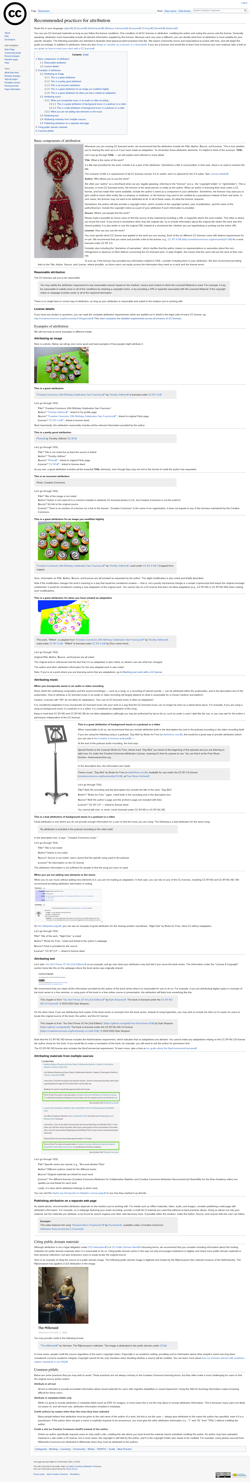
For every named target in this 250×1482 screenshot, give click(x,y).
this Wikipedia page (48, 926)
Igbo (67, 28)
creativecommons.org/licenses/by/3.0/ (99, 776)
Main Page (10, 49)
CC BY (71, 438)
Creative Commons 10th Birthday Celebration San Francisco (69, 394)
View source (170, 11)
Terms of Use (71, 1469)
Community (79, 1449)
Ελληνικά (79, 28)
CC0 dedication (96, 1247)
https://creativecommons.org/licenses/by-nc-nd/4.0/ (68, 1031)
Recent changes (12, 56)
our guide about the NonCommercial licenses (170, 1048)
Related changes (12, 76)
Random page (11, 59)
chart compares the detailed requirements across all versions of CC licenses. (140, 318)
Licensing (65, 1449)
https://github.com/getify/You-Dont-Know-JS (128, 1023)
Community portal (13, 53)
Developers (10, 39)
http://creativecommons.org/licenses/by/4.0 (206, 239)
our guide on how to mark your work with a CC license (63, 48)
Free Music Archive (137, 776)
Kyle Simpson (116, 999)
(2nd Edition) (64, 964)
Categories (41, 1449)
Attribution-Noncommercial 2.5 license (60, 1229)
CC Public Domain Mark (125, 1247)
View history (185, 11)
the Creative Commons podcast (111, 738)
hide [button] (86, 55)
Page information (12, 89)
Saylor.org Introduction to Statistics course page (78, 1193)
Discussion (43, 11)
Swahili (158, 28)
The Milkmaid (48, 1345)
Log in (244, 3)
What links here (12, 72)
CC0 (162, 1345)
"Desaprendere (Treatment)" (87, 1225)
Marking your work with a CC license (142, 672)
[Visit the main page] (15, 13)
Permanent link (12, 86)
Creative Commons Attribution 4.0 (81, 1466)
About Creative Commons (57, 1474)
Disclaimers (75, 1474)
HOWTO (101, 1449)
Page (33, 11)
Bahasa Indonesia (115, 28)
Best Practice (125, 1449)
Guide (112, 1449)
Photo (40, 438)
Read (159, 11)
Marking (53, 1449)
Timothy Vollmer (118, 394)
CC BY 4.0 (173, 239)
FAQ (7, 36)
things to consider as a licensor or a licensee (120, 44)
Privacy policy (39, 1474)
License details (218, 173)
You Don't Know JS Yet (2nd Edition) (82, 999)
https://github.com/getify (54, 1027)
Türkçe (146, 28)
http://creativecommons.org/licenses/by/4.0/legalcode (62, 318)
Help (7, 63)
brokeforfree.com (170, 734)
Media (91, 1449)
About (7, 33)
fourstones (114, 1225)
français (134, 28)
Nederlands (95, 28)
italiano (171, 28)
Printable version (12, 82)
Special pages (11, 79)
